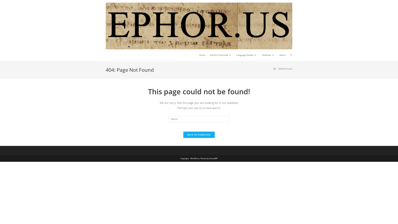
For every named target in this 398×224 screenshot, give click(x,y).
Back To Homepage (199, 134)
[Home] (274, 68)
